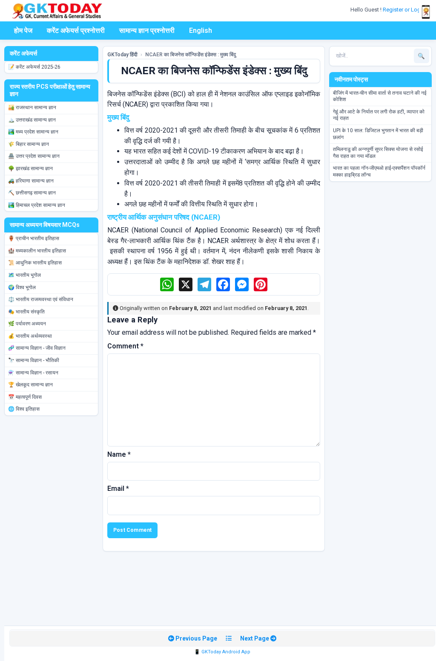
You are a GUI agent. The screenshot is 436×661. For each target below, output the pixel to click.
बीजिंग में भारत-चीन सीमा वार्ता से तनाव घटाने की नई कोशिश (380, 96)
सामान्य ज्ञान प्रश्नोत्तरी (147, 30)
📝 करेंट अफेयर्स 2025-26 (34, 67)
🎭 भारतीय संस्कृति (26, 312)
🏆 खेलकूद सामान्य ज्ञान (30, 385)
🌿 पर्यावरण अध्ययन (27, 324)
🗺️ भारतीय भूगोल (24, 275)
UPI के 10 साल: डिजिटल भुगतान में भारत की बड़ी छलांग (378, 134)
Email (118, 488)
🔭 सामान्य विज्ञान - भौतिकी (33, 360)
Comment (125, 346)
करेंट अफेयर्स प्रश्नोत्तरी (76, 30)
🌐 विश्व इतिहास (24, 409)
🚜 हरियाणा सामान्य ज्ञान (31, 181)
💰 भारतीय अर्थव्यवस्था (30, 336)
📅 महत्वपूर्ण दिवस (25, 397)
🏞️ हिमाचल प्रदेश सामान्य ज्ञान (36, 205)
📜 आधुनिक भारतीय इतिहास (35, 263)
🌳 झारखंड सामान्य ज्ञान (30, 168)
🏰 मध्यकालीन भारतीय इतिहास (37, 251)
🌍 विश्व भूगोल (22, 287)
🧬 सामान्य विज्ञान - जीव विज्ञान (37, 348)
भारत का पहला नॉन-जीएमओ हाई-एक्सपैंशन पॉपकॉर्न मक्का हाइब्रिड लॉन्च (379, 171)
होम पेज (23, 30)
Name (119, 454)
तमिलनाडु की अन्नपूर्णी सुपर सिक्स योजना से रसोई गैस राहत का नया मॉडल (378, 152)
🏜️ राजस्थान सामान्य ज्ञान (32, 107)
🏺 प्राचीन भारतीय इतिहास (33, 238)
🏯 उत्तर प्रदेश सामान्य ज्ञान (34, 156)
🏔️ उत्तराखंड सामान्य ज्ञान (32, 120)
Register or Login (404, 9)
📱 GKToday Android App (222, 652)
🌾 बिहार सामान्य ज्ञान (28, 144)
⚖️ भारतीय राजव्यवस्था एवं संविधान (40, 299)
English (200, 30)
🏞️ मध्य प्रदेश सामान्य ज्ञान (33, 132)
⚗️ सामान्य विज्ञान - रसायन (33, 373)
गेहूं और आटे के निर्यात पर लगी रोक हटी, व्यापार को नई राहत (379, 115)
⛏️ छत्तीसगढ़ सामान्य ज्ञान (32, 193)
